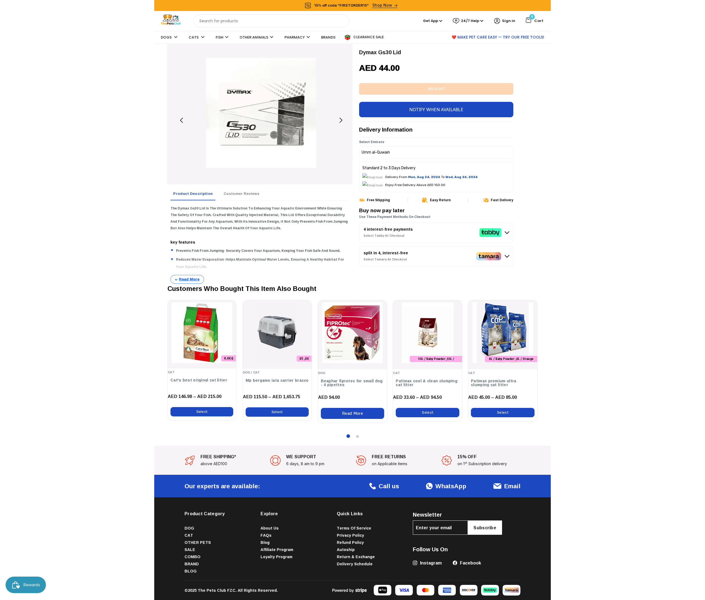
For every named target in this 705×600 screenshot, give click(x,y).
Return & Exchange (356, 556)
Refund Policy (350, 542)
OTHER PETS (198, 542)
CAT (189, 535)
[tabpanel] (259, 244)
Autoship (346, 549)
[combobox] (271, 21)
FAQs (266, 535)
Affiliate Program (277, 549)
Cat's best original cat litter (198, 380)
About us (270, 528)
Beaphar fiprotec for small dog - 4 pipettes (352, 383)
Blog (265, 542)
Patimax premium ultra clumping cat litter (493, 383)
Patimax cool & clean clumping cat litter (426, 383)
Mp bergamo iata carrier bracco (277, 380)
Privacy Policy (350, 535)
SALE (190, 549)
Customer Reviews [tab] (241, 193)
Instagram (430, 563)
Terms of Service (354, 528)
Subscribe (484, 527)
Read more (352, 413)
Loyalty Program (276, 556)
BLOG (191, 571)
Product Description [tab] (193, 193)
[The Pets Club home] (171, 20)
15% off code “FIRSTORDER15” (353, 5)
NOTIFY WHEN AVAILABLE (436, 110)
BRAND (192, 564)
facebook (470, 563)
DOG (189, 528)
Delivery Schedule (355, 564)
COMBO (192, 556)
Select (202, 412)
